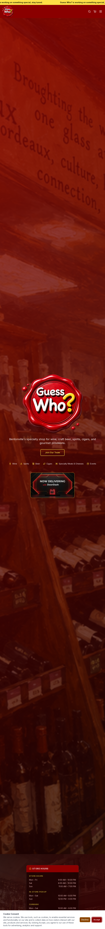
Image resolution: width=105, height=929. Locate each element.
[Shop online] (95, 11)
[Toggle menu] (100, 11)
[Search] (89, 11)
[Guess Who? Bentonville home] (8, 11)
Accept (97, 919)
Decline (85, 919)
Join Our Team (52, 452)
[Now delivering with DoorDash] (52, 485)
